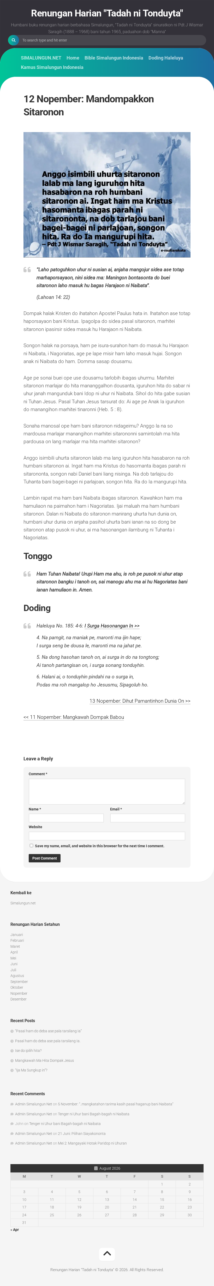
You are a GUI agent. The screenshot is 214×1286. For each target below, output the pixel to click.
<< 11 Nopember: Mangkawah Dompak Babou (73, 717)
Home (73, 58)
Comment (38, 774)
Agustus (17, 976)
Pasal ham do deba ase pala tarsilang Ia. (47, 1041)
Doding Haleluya (165, 58)
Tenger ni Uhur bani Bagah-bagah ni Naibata (93, 1114)
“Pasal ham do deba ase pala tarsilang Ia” (48, 1031)
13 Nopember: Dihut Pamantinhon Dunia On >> (140, 701)
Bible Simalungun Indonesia (114, 58)
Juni (13, 964)
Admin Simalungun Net (33, 1104)
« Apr (14, 1230)
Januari (16, 935)
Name (35, 809)
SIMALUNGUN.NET (41, 58)
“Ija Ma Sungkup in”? (31, 1070)
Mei (13, 958)
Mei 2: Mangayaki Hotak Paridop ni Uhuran (92, 1143)
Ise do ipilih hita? (28, 1050)
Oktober (16, 987)
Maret (15, 946)
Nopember (18, 993)
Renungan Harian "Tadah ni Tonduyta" (107, 13)
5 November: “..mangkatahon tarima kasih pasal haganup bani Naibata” (115, 1104)
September (19, 982)
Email (116, 809)
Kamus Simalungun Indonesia (52, 67)
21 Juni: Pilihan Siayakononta (82, 1133)
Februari (17, 940)
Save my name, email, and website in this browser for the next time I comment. (99, 846)
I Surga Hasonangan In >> (112, 626)
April (14, 952)
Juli (13, 970)
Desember (18, 999)
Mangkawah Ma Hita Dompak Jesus (44, 1060)
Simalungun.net (23, 903)
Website (35, 827)
